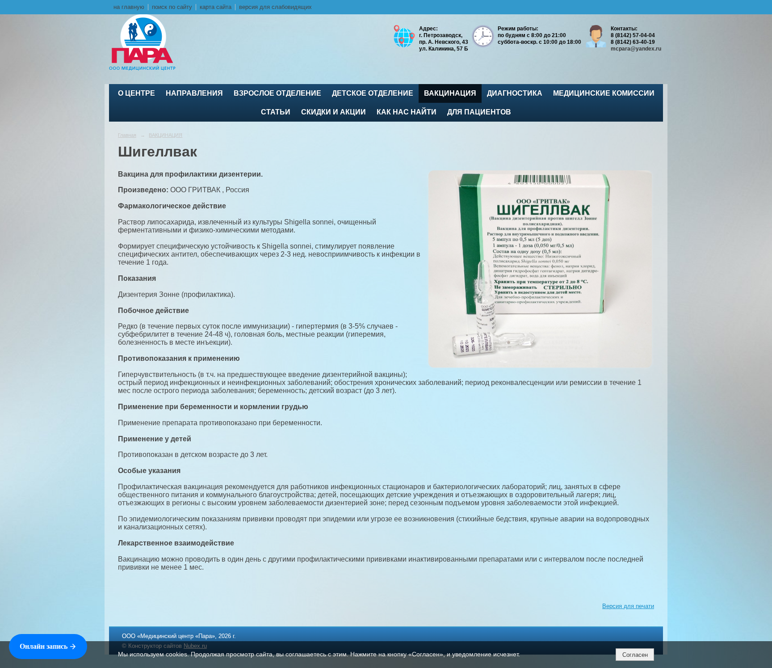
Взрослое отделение (277, 93)
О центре (136, 93)
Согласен (635, 654)
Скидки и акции (333, 112)
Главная (127, 135)
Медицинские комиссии (604, 93)
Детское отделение (372, 93)
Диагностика (514, 93)
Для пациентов (479, 112)
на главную (128, 7)
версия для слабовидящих (275, 7)
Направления (194, 93)
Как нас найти (406, 112)
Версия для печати (628, 606)
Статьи (275, 112)
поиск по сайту (172, 7)
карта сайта (215, 7)
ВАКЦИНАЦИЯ (450, 93)
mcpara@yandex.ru (636, 49)
